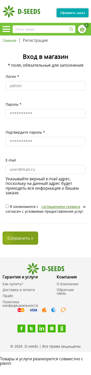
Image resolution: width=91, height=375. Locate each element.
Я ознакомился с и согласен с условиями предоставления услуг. (45, 208)
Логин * (12, 76)
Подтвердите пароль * (25, 132)
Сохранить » (20, 238)
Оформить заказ (72, 13)
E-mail (11, 160)
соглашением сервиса (60, 206)
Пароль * (13, 104)
